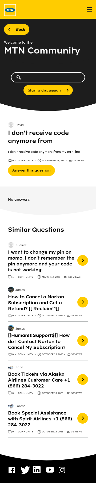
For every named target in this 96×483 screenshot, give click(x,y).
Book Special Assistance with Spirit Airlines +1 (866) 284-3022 (40, 419)
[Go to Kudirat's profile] (11, 245)
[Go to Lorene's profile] (11, 406)
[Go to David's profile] (11, 125)
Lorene (20, 406)
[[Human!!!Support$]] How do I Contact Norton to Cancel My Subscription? (39, 341)
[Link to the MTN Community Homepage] (10, 10)
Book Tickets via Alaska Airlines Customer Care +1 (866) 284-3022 (39, 380)
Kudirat (20, 245)
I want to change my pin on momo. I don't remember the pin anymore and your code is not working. (41, 261)
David (19, 125)
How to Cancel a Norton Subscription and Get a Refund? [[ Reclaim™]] (36, 303)
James (20, 290)
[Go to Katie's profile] (11, 367)
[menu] (89, 9)
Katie (19, 367)
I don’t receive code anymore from (38, 137)
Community (26, 160)
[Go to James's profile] (11, 290)
